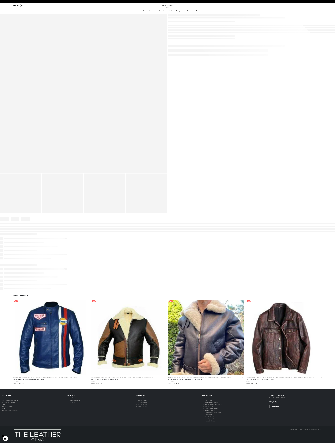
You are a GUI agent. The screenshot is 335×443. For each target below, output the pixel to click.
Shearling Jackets (148, 377)
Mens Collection (59, 377)
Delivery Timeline (141, 404)
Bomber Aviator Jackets (97, 377)
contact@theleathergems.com (10, 410)
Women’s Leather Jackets (166, 11)
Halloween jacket (27, 377)
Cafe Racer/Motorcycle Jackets (254, 377)
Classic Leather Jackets (269, 377)
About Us (195, 11)
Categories (179, 11)
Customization (209, 398)
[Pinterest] (21, 5)
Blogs (188, 11)
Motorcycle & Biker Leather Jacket (305, 377)
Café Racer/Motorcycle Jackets (213, 404)
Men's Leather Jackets (48, 377)
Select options (86, 302)
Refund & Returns (142, 406)
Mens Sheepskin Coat (138, 377)
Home (139, 11)
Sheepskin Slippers (210, 421)
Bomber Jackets (107, 377)
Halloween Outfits (37, 377)
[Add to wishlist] (88, 377)
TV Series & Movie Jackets (70, 377)
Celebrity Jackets (18, 377)
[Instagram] (18, 5)
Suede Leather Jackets (211, 417)
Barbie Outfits (208, 400)
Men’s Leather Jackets (149, 11)
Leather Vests (208, 414)
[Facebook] (14, 5)
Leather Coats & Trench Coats (213, 412)
